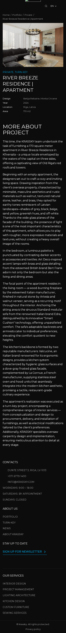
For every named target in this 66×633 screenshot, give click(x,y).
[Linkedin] (21, 561)
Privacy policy (33, 629)
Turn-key (9, 522)
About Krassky (13, 534)
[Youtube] (29, 561)
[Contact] (4, 6)
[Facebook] (13, 561)
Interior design (14, 583)
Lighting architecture (19, 595)
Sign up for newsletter (22, 551)
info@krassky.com (21, 481)
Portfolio (10, 516)
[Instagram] (5, 561)
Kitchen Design (14, 601)
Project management (18, 589)
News (7, 528)
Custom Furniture (16, 607)
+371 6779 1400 (17, 476)
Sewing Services (15, 612)
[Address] (17, 6)
